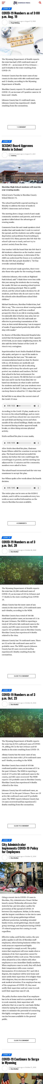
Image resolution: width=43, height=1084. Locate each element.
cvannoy (13, 155)
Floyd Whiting (15, 23)
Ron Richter (15, 552)
